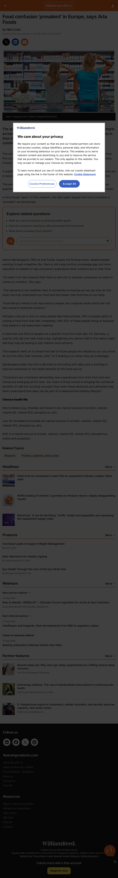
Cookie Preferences (42, 183)
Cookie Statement (85, 174)
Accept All (69, 183)
